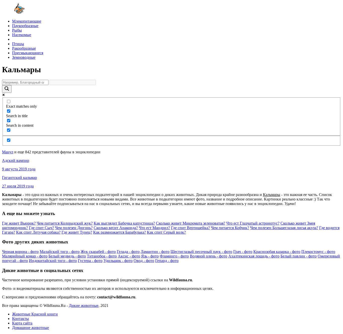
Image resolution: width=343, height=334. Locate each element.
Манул (7, 152)
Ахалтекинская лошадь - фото (253, 256)
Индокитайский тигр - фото (53, 260)
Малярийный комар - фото (24, 256)
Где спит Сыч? (41, 228)
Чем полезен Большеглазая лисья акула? (284, 228)
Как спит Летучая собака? (38, 232)
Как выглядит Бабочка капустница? (124, 223)
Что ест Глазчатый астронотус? (252, 223)
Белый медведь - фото (67, 256)
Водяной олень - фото (208, 256)
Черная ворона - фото (20, 251)
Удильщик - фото (118, 260)
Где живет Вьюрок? (19, 223)
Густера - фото (90, 260)
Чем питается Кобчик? (230, 228)
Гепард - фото (167, 260)
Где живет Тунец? (77, 232)
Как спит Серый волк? (166, 232)
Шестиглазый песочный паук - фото (201, 251)
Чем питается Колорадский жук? (65, 223)
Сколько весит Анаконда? (116, 228)
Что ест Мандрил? (154, 228)
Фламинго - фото (174, 256)
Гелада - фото (128, 251)
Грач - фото (242, 251)
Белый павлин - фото (298, 256)
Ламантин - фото (155, 251)
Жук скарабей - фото (98, 251)
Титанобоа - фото (102, 256)
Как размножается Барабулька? (119, 232)
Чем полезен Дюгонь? (74, 228)
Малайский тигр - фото (60, 251)
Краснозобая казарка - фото (276, 251)
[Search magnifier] (7, 89)
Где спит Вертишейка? (190, 228)
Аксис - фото (129, 256)
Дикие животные (83, 305)
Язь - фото (150, 256)
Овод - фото (144, 260)
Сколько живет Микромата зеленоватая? (190, 223)
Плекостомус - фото (318, 251)
